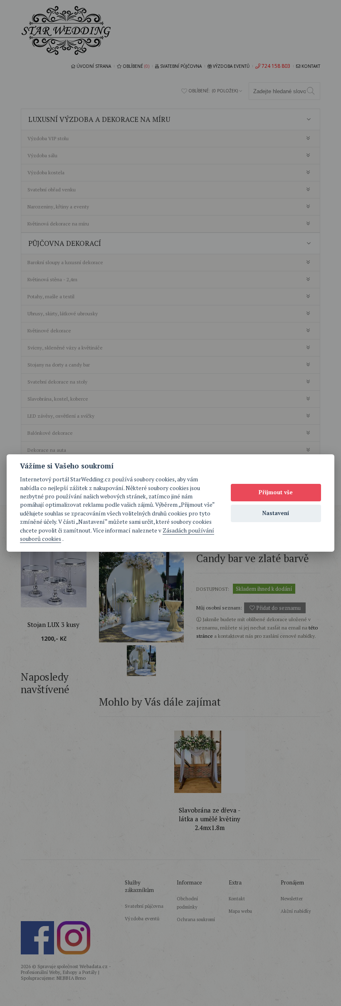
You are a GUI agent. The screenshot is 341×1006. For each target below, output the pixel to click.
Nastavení (275, 513)
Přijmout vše (276, 492)
